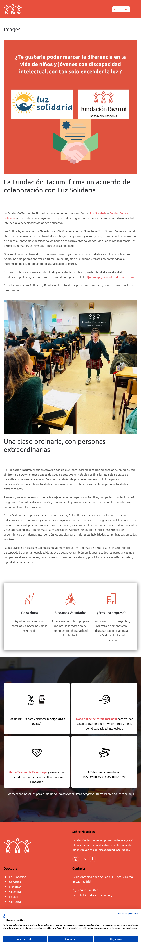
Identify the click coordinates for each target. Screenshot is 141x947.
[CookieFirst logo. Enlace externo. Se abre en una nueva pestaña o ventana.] (4, 916)
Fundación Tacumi (32, 198)
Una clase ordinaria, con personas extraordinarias (55, 445)
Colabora (121, 9)
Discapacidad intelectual (105, 198)
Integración (12, 201)
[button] (135, 9)
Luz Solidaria (98, 213)
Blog (94, 458)
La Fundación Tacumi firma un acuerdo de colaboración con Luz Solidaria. (67, 186)
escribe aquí (126, 794)
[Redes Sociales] (75, 859)
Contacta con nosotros (20, 794)
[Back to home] (13, 9)
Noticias (29, 201)
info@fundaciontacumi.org (95, 895)
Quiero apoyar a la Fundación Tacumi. (111, 277)
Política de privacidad (127, 913)
